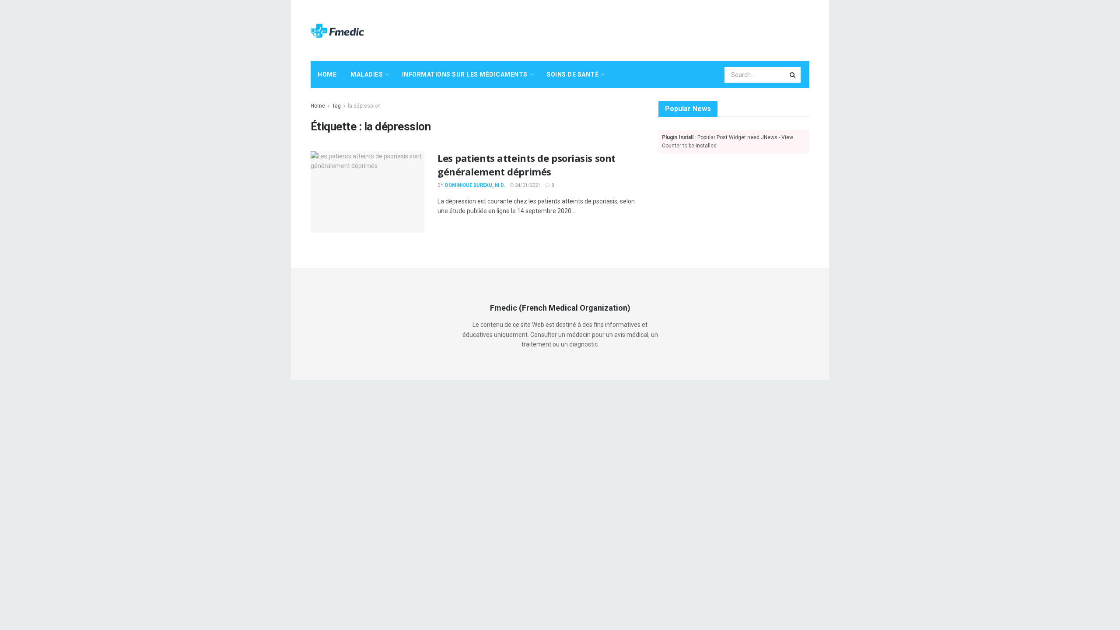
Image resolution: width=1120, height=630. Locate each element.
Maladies (366, 74)
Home (327, 74)
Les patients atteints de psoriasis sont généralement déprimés (527, 164)
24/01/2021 (527, 185)
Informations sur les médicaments (465, 74)
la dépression (364, 106)
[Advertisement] (650, 29)
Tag (336, 106)
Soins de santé (572, 74)
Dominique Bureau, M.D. (475, 185)
